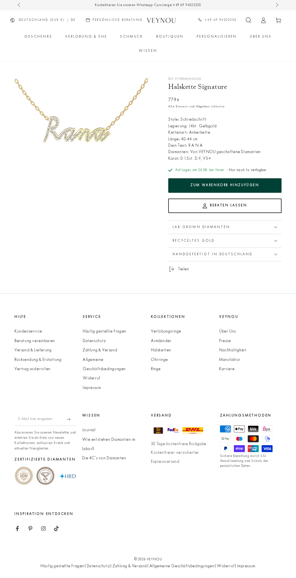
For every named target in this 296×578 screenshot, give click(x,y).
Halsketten (161, 350)
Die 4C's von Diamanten (104, 458)
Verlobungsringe (166, 331)
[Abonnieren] (71, 419)
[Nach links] (19, 5)
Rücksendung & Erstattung (37, 360)
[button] (248, 20)
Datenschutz (94, 341)
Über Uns (227, 331)
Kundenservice (28, 331)
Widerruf (92, 378)
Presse (225, 341)
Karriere (227, 369)
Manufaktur (229, 360)
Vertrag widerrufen (32, 369)
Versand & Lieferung (32, 350)
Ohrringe (159, 360)
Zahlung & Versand (100, 350)
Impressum (92, 388)
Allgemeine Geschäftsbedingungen (181, 566)
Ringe (156, 369)
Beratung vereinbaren (34, 341)
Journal (89, 430)
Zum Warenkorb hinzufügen (224, 185)
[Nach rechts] (277, 5)
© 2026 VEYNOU (148, 559)
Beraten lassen (228, 205)
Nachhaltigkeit (232, 350)
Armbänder (161, 341)
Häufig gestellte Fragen (104, 331)
